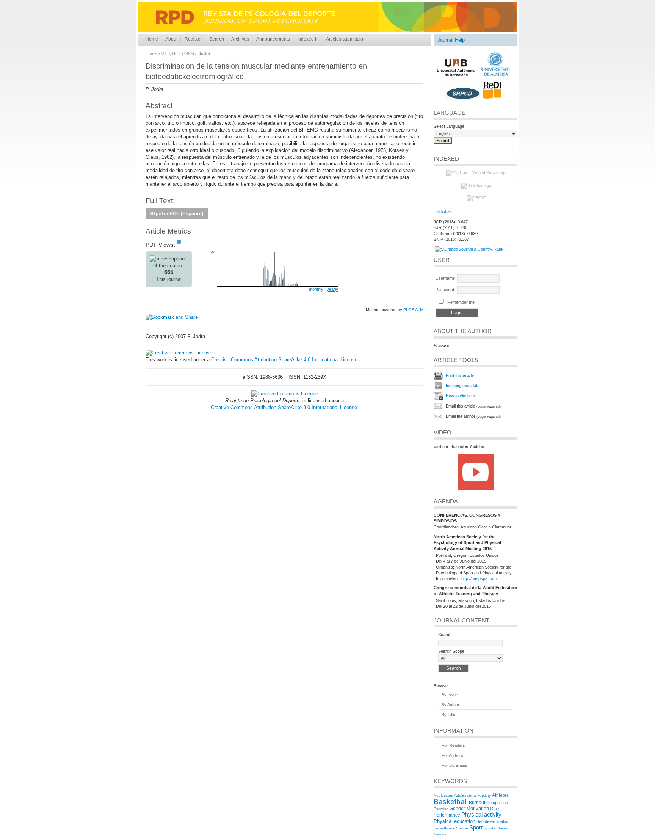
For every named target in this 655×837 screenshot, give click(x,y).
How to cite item (460, 395)
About (171, 39)
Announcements (273, 39)
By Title (448, 715)
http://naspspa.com (479, 579)
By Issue (450, 695)
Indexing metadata (462, 385)
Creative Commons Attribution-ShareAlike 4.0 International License (284, 359)
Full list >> (443, 211)
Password (445, 289)
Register (193, 39)
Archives (240, 39)
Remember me (461, 302)
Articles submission (346, 39)
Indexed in (308, 39)
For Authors (452, 755)
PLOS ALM (413, 309)
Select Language (449, 126)
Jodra (204, 53)
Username (445, 278)
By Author (450, 704)
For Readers (453, 745)
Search (216, 39)
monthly (316, 289)
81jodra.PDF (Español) (176, 213)
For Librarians (454, 765)
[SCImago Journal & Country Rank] (469, 249)
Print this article (460, 375)
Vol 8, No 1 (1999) (177, 53)
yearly (332, 289)
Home (152, 39)
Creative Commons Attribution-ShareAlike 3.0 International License (284, 407)
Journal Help (451, 40)
